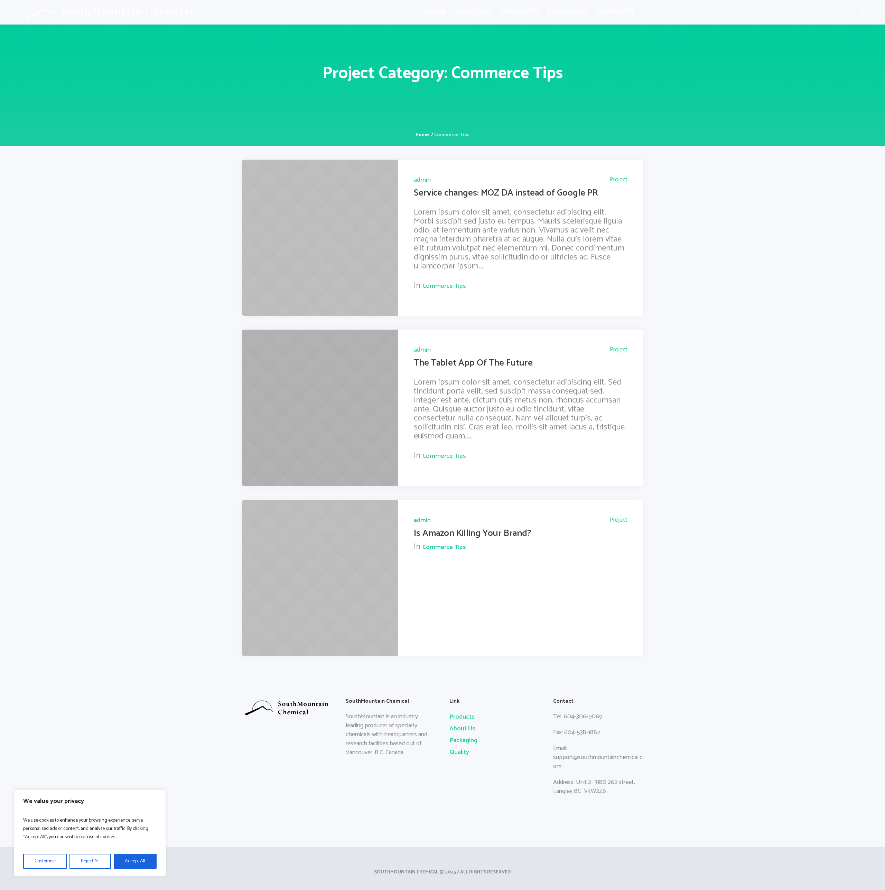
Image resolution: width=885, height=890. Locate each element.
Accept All (135, 861)
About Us (462, 728)
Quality (459, 752)
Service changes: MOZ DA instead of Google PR (506, 193)
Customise (45, 861)
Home (422, 135)
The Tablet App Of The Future (473, 363)
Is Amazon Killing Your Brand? (472, 533)
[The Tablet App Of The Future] (320, 408)
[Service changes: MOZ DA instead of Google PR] (320, 238)
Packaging (463, 740)
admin (422, 180)
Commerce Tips (444, 286)
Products (462, 717)
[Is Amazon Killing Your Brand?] (320, 578)
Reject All (90, 861)
